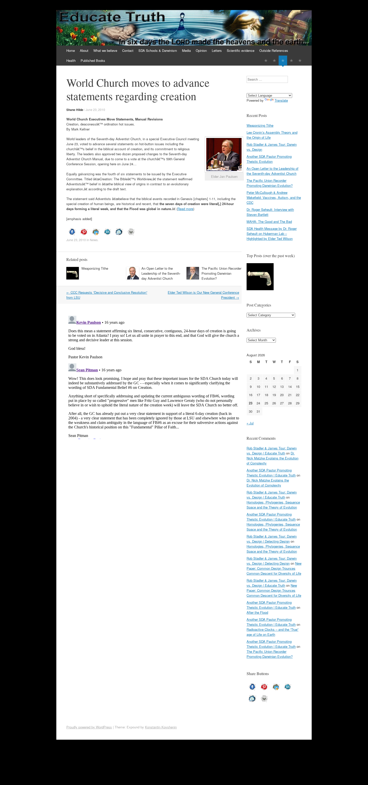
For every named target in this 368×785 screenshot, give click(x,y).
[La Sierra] (291, 60)
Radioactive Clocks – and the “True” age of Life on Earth (272, 632)
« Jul (250, 423)
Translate (281, 100)
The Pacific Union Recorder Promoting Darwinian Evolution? (221, 273)
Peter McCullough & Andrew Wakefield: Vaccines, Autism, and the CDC (274, 197)
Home (70, 50)
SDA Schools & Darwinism (157, 50)
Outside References (273, 50)
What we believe (105, 50)
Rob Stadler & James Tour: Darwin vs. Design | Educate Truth (272, 450)
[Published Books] (300, 60)
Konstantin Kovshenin (161, 727)
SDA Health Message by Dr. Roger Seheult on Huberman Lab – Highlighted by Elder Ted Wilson (272, 233)
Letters (217, 50)
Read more (185, 208)
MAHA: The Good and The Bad (269, 221)
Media (186, 50)
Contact (127, 50)
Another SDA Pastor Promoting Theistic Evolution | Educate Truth (271, 473)
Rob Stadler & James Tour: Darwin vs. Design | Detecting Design (272, 539)
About (84, 50)
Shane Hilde (74, 109)
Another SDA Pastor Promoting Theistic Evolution (269, 159)
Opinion (201, 50)
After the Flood (257, 612)
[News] (283, 60)
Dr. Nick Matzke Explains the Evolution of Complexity (272, 458)
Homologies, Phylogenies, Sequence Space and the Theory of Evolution (273, 505)
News (94, 240)
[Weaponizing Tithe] (260, 277)
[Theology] (274, 60)
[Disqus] (154, 376)
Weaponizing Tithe (94, 268)
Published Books (93, 60)
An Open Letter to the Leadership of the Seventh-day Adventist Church (160, 273)
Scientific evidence (240, 50)
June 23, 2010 (95, 109)
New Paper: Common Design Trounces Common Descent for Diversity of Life (274, 568)
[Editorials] (266, 60)
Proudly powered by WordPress (89, 727)
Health (71, 60)
